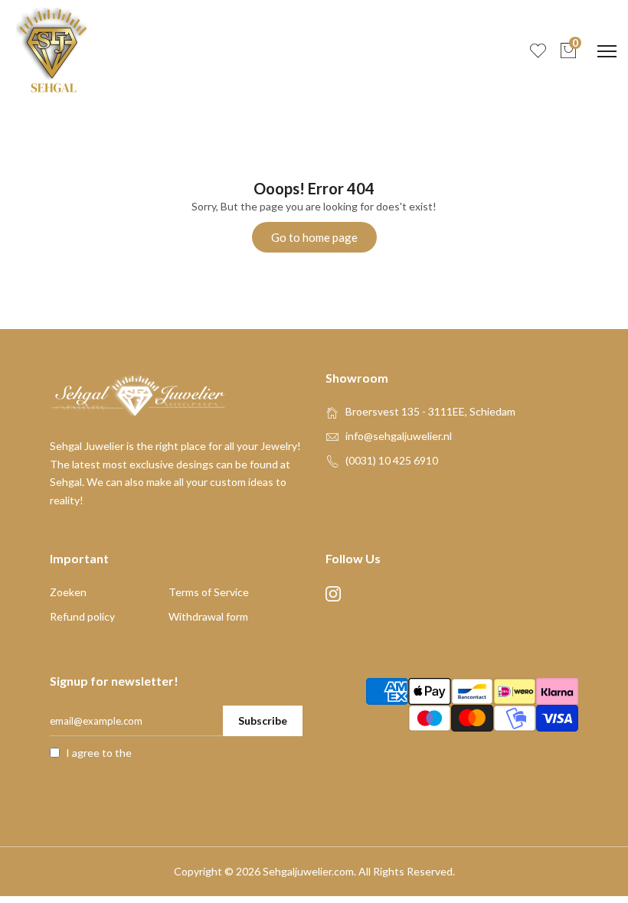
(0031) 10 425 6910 (391, 460)
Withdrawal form (208, 616)
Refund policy (82, 616)
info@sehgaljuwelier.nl (398, 435)
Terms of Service (208, 591)
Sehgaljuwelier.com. (309, 871)
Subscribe (262, 720)
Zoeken (68, 591)
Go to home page (314, 237)
